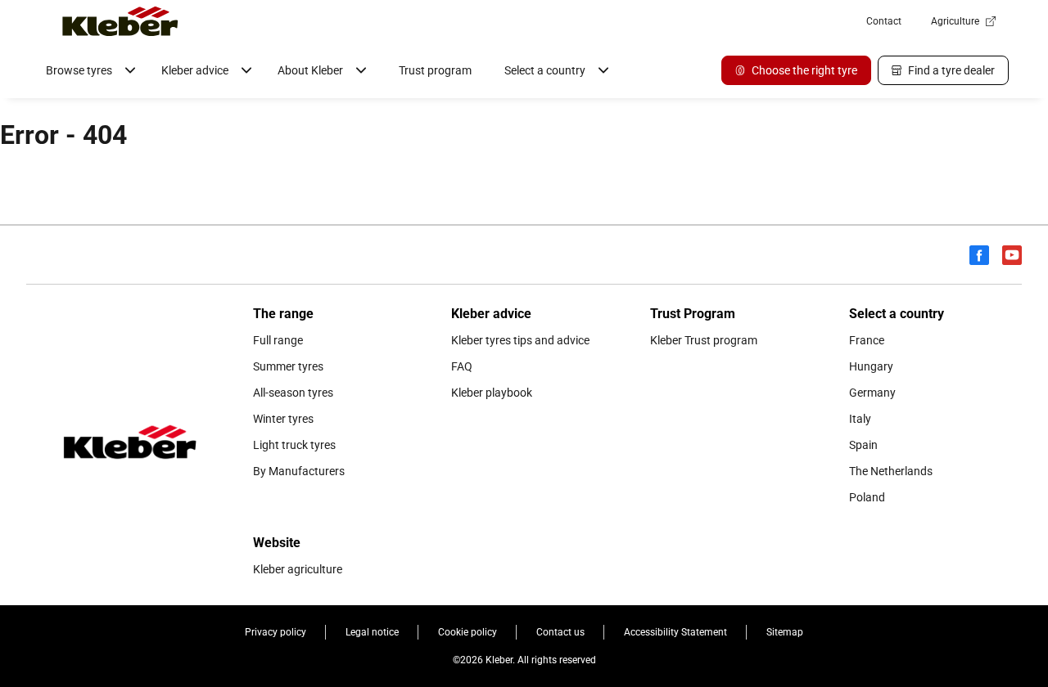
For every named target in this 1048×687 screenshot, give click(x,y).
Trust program (435, 70)
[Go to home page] (120, 21)
